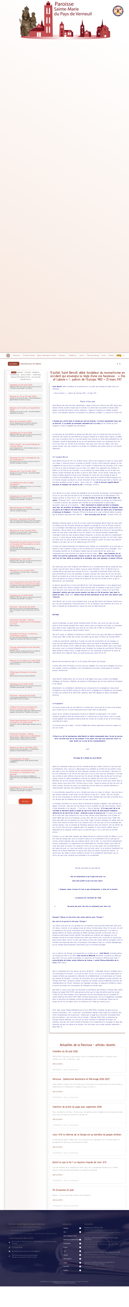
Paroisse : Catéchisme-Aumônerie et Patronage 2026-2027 (81, 1078)
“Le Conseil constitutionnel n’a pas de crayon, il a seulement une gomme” (24, 772)
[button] (120, 364)
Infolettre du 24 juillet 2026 (21, 684)
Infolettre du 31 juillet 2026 (21, 595)
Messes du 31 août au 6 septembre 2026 (25, 409)
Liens (81, 355)
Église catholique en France (46, 355)
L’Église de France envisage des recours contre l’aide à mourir (23, 708)
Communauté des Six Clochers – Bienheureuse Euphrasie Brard (33, 1233)
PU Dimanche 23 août (63, 1189)
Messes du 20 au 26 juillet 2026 (23, 747)
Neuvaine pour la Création (21, 507)
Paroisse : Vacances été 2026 (22, 519)
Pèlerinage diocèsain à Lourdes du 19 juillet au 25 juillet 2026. (24, 721)
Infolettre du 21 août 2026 (21, 433)
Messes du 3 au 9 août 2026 (22, 570)
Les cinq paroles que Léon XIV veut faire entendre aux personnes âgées (49, 364)
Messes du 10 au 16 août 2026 (23, 530)
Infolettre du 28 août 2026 (21, 385)
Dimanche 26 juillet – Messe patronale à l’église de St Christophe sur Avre (25, 622)
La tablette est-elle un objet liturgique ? (22, 484)
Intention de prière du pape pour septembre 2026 (77, 1106)
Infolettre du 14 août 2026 (21, 496)
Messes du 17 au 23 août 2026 (23, 471)
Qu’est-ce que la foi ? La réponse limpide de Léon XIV (79, 1162)
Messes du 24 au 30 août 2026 (23, 396)
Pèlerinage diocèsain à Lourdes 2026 (23, 673)
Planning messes (93, 355)
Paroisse (16, 355)
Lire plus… (29, 388)
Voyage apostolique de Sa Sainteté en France (25, 648)
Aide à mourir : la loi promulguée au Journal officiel (25, 445)
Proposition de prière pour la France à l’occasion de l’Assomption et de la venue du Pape (25, 544)
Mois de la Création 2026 (20, 421)
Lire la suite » (58, 1064)
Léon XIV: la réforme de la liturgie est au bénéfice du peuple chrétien (87, 1134)
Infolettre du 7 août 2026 (20, 559)
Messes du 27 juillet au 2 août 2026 (25, 661)
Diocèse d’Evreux (29, 355)
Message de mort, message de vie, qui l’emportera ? (25, 459)
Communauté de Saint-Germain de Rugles (25, 1227)
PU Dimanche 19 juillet (19, 759)
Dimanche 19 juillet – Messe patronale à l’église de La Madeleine (25, 735)
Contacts (111, 355)
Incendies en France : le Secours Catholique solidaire (23, 635)
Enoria (103, 355)
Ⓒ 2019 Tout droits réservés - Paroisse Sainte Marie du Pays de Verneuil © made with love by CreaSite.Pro (64, 1282)
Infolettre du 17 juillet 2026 (21, 787)
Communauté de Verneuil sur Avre (22, 1230)
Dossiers (61, 355)
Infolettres (72, 355)
